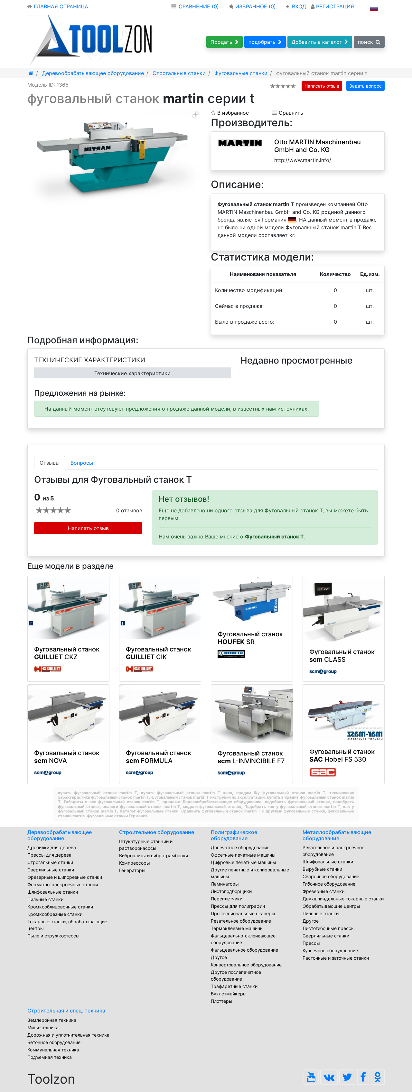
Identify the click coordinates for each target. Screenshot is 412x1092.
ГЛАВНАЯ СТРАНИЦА (60, 6)
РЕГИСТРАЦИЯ (334, 6)
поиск (365, 42)
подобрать (262, 42)
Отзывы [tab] (50, 463)
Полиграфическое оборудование (234, 835)
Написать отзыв (321, 86)
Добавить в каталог (317, 42)
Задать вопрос (365, 86)
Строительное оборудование (156, 832)
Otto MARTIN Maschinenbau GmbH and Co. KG (317, 146)
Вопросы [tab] (81, 463)
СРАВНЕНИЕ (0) (199, 6)
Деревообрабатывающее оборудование (59, 835)
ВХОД (299, 6)
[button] (195, 114)
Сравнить (290, 112)
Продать (221, 42)
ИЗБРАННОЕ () (255, 6)
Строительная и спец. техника (66, 1010)
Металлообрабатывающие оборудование (337, 835)
